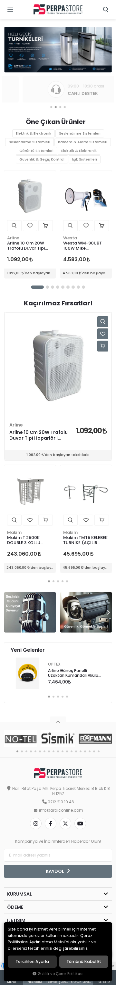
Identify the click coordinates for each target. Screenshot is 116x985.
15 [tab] (80, 751)
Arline (13, 238)
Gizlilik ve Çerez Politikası (60, 974)
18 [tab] (94, 751)
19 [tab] (98, 751)
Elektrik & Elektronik (33, 133)
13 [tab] (71, 751)
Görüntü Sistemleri (36, 151)
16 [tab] (85, 751)
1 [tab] (51, 107)
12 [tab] (67, 751)
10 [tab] (58, 751)
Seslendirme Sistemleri (80, 133)
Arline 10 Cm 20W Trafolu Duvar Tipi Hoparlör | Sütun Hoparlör (26, 246)
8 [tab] (78, 287)
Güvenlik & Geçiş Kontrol (41, 159)
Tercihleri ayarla (32, 962)
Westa (70, 238)
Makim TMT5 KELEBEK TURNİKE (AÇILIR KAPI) (85, 540)
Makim (14, 532)
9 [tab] (83, 287)
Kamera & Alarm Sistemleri (82, 142)
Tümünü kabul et (83, 962)
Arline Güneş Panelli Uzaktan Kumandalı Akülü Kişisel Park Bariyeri (73, 673)
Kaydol (55, 871)
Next (107, 612)
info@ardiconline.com (61, 810)
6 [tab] (68, 287)
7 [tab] (73, 287)
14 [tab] (76, 751)
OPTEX (54, 664)
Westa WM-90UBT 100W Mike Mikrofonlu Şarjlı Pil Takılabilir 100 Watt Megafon (84, 246)
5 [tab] (62, 287)
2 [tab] (55, 107)
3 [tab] (60, 107)
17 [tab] (89, 751)
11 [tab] (62, 751)
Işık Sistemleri (84, 159)
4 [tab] (64, 107)
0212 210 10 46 (61, 802)
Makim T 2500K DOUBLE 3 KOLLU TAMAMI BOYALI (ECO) (23, 540)
